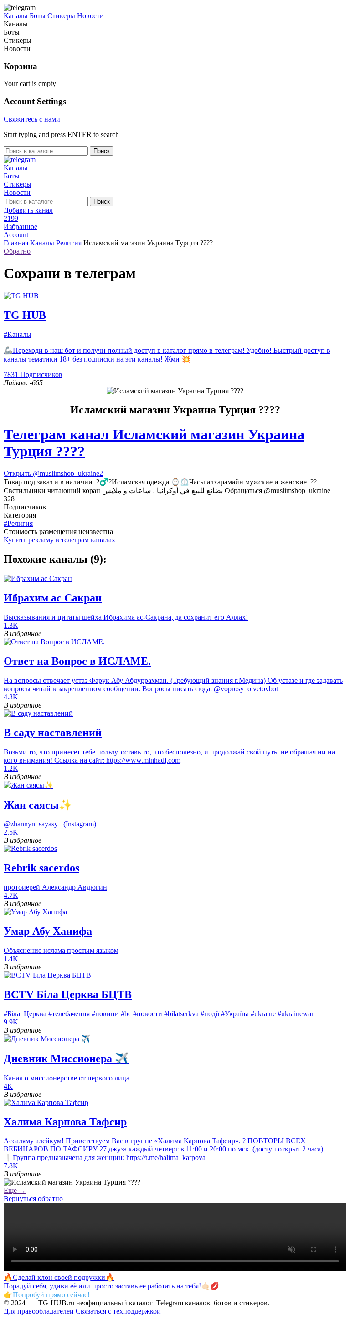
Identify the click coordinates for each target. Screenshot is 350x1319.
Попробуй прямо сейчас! (51, 1295)
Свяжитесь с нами (32, 119)
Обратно (17, 251)
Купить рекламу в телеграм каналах (59, 540)
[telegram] (20, 159)
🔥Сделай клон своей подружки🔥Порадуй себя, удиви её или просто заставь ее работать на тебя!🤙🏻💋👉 (111, 1286)
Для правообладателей (40, 1311)
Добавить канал (28, 210)
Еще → (15, 1190)
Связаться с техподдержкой (118, 1311)
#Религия (18, 523)
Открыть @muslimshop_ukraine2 (53, 473)
